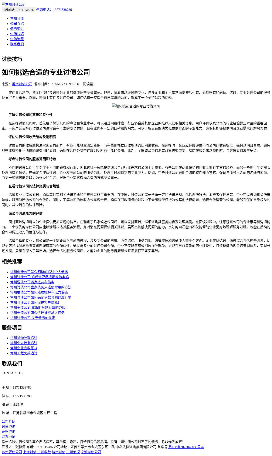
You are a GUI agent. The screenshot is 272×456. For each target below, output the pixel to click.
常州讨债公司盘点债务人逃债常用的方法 (40, 287)
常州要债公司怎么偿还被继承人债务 (37, 313)
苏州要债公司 (12, 452)
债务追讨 (17, 29)
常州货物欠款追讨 (23, 338)
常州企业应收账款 (23, 348)
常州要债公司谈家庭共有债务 (32, 282)
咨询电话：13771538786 (54, 9)
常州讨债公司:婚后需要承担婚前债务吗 (39, 277)
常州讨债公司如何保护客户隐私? (34, 302)
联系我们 (17, 44)
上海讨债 (30, 452)
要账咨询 (8, 431)
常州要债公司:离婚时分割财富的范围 (37, 307)
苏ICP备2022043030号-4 (186, 447)
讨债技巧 (17, 34)
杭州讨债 (58, 452)
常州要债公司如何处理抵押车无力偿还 (39, 292)
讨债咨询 (8, 426)
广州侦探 (73, 452)
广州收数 (44, 452)
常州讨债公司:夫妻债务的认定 (32, 318)
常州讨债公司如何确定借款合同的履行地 (40, 297)
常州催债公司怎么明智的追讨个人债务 (39, 272)
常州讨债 (17, 18)
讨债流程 (17, 39)
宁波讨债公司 (91, 452)
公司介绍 (17, 24)
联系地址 (8, 437)
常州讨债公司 (22, 84)
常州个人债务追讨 (23, 343)
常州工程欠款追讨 (23, 353)
